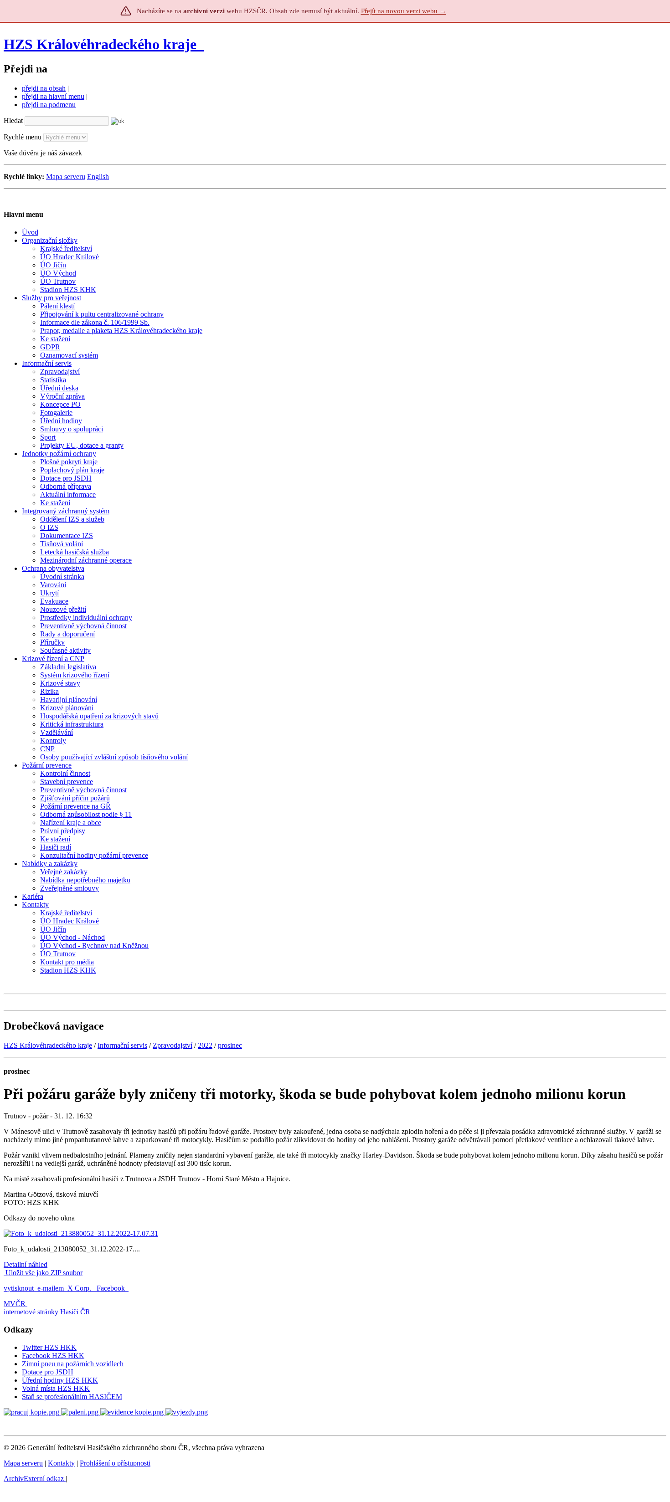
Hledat (13, 120)
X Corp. (80, 1288)
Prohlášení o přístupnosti (115, 1463)
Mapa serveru (65, 176)
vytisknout (19, 1288)
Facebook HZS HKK (53, 1355)
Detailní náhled (25, 1264)
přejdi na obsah (44, 88)
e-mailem (50, 1288)
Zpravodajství (172, 1045)
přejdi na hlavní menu (53, 96)
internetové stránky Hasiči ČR (47, 1312)
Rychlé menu (22, 137)
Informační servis (122, 1045)
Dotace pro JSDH (47, 1372)
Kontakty (61, 1463)
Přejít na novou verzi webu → (403, 11)
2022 (205, 1045)
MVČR (15, 1303)
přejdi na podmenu (49, 104)
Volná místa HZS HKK (56, 1388)
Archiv (34, 1478)
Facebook (112, 1288)
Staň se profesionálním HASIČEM (72, 1396)
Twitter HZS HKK (49, 1347)
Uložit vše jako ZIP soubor (43, 1272)
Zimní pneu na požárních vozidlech (73, 1364)
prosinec (230, 1045)
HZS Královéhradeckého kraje (100, 44)
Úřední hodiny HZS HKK (60, 1380)
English (98, 176)
